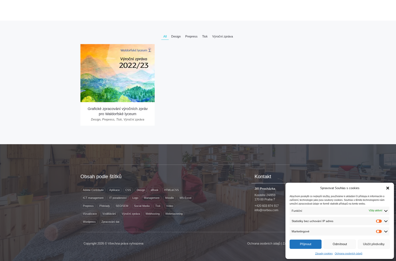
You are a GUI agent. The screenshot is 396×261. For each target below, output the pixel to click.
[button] (388, 188)
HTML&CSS (171, 190)
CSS (128, 190)
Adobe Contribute (93, 190)
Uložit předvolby (374, 244)
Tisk (157, 205)
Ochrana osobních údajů (348, 253)
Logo (135, 197)
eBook (154, 190)
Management (151, 197)
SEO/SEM (122, 205)
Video (169, 205)
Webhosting (153, 213)
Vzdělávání (109, 213)
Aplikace (114, 190)
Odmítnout (340, 244)
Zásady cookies (324, 253)
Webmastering (174, 213)
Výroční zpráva (131, 213)
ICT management (93, 197)
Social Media (142, 205)
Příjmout (305, 244)
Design (141, 190)
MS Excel (185, 197)
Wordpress (89, 221)
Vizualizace (90, 213)
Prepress (88, 205)
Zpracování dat (110, 221)
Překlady (104, 205)
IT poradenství (118, 197)
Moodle (169, 197)
